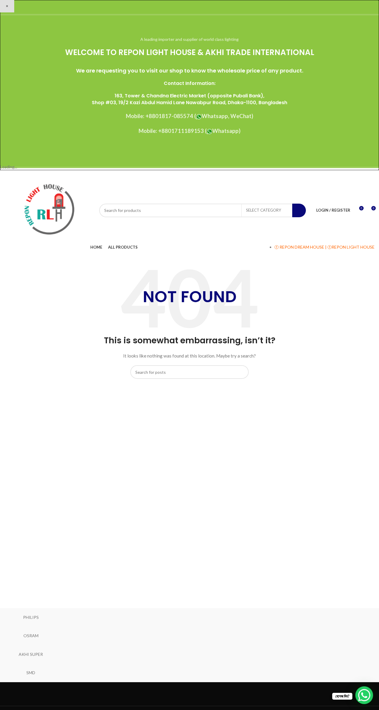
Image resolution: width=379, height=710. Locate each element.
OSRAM (30, 635)
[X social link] (348, 174)
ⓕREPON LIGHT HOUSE (351, 246)
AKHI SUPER (31, 654)
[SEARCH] (299, 210)
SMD (30, 672)
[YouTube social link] (363, 174)
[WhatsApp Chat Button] (364, 695)
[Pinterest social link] (371, 174)
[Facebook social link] (340, 174)
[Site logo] (48, 209)
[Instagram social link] (355, 174)
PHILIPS (31, 617)
